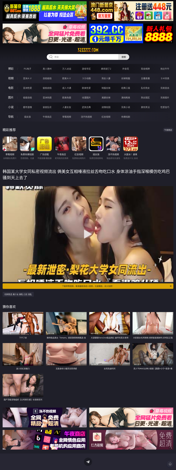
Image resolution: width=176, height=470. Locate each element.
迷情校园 (106, 107)
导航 (11, 117)
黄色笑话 (145, 107)
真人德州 (47, 68)
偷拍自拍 (47, 87)
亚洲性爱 (27, 87)
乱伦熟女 (145, 87)
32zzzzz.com (88, 50)
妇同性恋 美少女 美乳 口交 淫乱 (18, 294)
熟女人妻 (106, 78)
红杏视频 (106, 116)
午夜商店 (47, 116)
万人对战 (66, 68)
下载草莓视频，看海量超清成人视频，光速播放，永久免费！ (88, 286)
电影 (11, 88)
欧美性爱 (86, 87)
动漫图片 (86, 97)
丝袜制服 (125, 78)
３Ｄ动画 (86, 78)
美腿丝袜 (106, 97)
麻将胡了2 (106, 68)
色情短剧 (125, 116)
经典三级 (125, 87)
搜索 (124, 56)
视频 (11, 78)
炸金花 (125, 68)
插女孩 (27, 116)
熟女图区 (145, 97)
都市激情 (27, 107)
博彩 (11, 69)
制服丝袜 (106, 87)
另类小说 (125, 107)
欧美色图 (66, 97)
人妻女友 (66, 107)
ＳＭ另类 (164, 78)
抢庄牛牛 (164, 68)
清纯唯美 (125, 97)
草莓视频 (66, 116)
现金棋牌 (145, 68)
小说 (11, 107)
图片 (11, 97)
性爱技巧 (164, 107)
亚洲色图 (47, 97)
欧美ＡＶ (66, 78)
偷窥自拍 (27, 97)
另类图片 (164, 97)
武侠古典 (86, 107)
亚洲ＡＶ (27, 78)
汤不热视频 (86, 116)
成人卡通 (66, 87)
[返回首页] (170, 464)
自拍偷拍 (47, 78)
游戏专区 (86, 68)
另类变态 (164, 87)
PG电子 (27, 68)
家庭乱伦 (47, 107)
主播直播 (145, 78)
